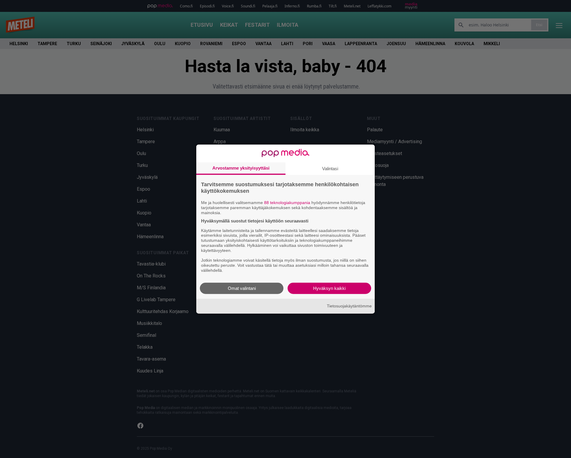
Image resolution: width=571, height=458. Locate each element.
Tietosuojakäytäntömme (349, 306)
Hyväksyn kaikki (329, 287)
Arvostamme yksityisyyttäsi (240, 167)
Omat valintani (242, 287)
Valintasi (330, 168)
